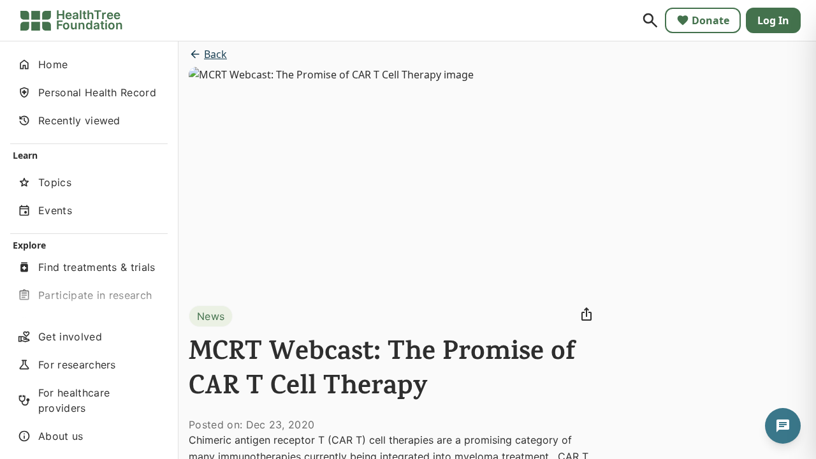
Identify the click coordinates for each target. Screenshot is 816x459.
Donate (710, 20)
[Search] (650, 20)
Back (215, 54)
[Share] (586, 314)
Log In (773, 20)
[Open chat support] (783, 426)
